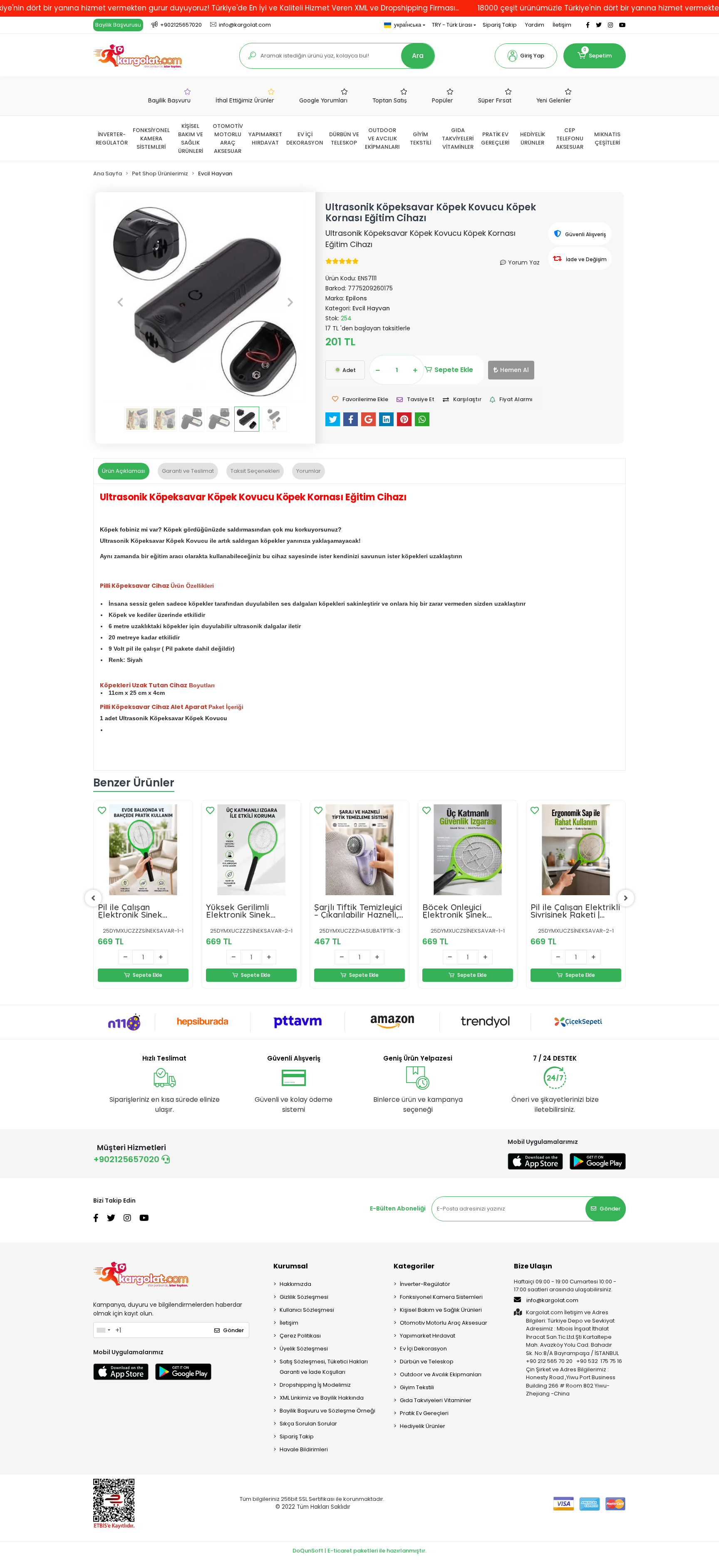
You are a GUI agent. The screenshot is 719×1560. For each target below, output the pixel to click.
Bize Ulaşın (533, 1266)
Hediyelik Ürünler (422, 1426)
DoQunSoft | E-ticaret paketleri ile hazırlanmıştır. (359, 1551)
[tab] (123, 471)
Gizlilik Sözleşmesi (304, 1297)
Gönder (610, 1209)
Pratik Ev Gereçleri (424, 1413)
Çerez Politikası (300, 1336)
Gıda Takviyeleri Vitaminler (435, 1400)
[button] (526, 55)
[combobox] (103, 1330)
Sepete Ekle (453, 369)
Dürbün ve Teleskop (427, 1361)
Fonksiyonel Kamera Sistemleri (441, 1297)
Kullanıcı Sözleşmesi (307, 1310)
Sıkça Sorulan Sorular (308, 1424)
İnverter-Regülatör (425, 1284)
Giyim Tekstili (417, 1387)
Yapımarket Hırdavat (427, 1336)
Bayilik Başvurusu (118, 25)
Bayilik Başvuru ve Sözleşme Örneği (327, 1411)
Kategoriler (414, 1266)
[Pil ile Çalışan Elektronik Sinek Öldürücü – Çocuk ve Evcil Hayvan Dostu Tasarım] (143, 849)
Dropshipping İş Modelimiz (315, 1385)
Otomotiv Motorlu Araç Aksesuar (443, 1323)
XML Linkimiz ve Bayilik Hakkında (322, 1398)
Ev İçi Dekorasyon (423, 1349)
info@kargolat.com (552, 1300)
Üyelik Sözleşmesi (304, 1349)
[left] (93, 898)
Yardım (534, 25)
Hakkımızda (295, 1284)
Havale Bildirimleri (304, 1449)
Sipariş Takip (500, 25)
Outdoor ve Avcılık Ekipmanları (440, 1374)
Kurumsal (290, 1266)
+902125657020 (127, 1159)
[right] (625, 898)
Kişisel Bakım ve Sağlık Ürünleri (441, 1310)
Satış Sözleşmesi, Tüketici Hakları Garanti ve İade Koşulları (324, 1367)
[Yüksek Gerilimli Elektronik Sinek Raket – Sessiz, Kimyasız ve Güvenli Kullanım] (251, 849)
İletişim (562, 25)
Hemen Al (514, 370)
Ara (418, 55)
